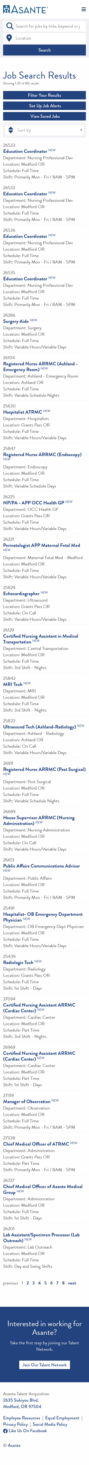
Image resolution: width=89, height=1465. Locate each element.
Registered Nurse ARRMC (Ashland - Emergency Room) (40, 366)
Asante (14, 1445)
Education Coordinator (25, 151)
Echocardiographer (21, 593)
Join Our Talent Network (45, 1364)
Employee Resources (21, 1417)
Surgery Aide (16, 321)
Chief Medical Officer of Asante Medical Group (43, 1189)
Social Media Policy (50, 1424)
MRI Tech (12, 684)
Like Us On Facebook (27, 1430)
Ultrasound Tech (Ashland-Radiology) (39, 727)
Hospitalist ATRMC (22, 412)
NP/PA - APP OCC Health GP (33, 502)
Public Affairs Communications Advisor (41, 866)
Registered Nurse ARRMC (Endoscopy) (42, 454)
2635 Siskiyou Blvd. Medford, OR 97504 (22, 1403)
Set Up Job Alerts (44, 105)
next (72, 1283)
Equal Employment (62, 1417)
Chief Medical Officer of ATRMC (36, 1144)
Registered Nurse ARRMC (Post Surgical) (44, 769)
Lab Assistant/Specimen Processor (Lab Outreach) (41, 1237)
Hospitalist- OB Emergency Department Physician (43, 917)
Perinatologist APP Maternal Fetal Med (41, 545)
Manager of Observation (26, 1101)
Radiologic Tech (18, 962)
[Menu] (84, 9)
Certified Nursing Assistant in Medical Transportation (40, 639)
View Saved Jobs (44, 116)
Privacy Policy (15, 1424)
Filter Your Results (44, 95)
